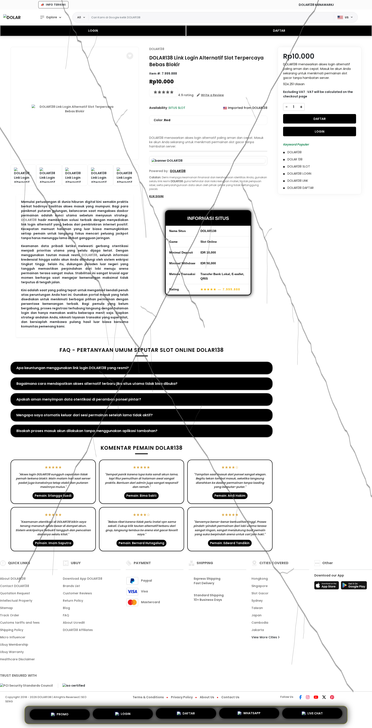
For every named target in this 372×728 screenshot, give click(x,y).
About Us (207, 697)
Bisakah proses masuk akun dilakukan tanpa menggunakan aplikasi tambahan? (86, 430)
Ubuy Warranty (12, 652)
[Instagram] (307, 697)
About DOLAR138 (13, 578)
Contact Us (230, 697)
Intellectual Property (16, 600)
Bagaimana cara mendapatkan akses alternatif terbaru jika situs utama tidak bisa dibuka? (96, 383)
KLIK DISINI (156, 196)
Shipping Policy (11, 630)
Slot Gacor (259, 593)
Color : (162, 120)
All (79, 17)
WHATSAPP (251, 715)
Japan (256, 615)
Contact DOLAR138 (14, 586)
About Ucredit (74, 622)
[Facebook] (301, 697)
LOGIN (93, 30)
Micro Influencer (12, 637)
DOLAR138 (29, 220)
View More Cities (264, 637)
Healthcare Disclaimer (17, 659)
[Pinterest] (332, 697)
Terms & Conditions (148, 697)
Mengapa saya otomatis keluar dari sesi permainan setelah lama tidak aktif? (84, 415)
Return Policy (73, 600)
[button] (129, 55)
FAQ (66, 615)
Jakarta (257, 630)
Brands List (71, 586)
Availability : (159, 108)
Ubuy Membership (14, 644)
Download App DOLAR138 (82, 578)
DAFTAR (279, 30)
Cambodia (259, 622)
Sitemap (6, 608)
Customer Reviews (77, 593)
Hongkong (259, 578)
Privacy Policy (182, 697)
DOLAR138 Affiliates (78, 630)
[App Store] (327, 586)
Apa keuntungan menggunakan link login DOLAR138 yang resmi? (72, 367)
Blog (66, 608)
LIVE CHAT (315, 714)
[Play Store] (354, 586)
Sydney (257, 600)
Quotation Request (15, 593)
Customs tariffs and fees (20, 622)
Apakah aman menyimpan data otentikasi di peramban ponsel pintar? (78, 399)
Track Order (9, 615)
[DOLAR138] (11, 17)
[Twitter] (324, 697)
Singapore (259, 586)
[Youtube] (316, 697)
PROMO (62, 713)
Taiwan (257, 608)
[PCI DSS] (26, 685)
